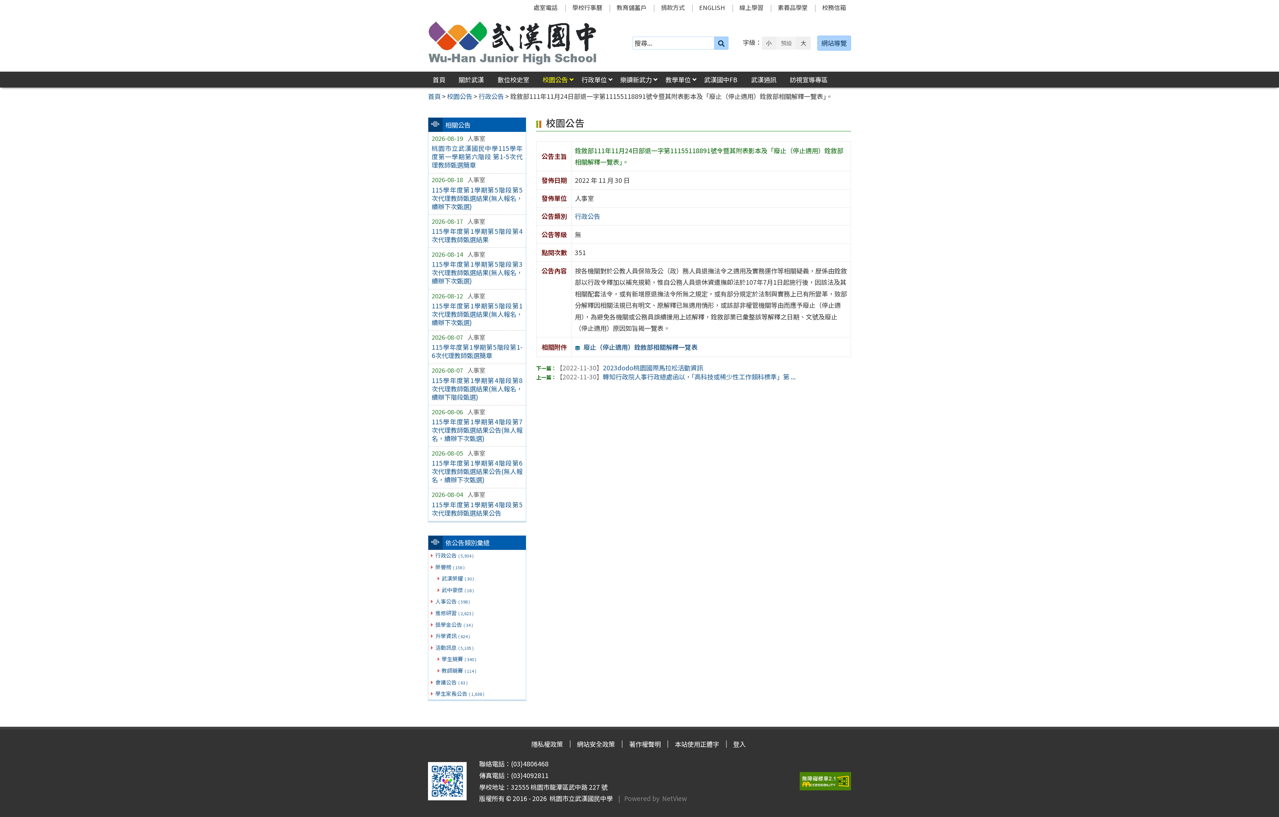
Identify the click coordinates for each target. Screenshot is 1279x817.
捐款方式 (673, 7)
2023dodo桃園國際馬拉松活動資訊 (629, 367)
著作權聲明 (645, 744)
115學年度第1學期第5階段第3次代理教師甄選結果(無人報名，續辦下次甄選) (477, 272)
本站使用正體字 (697, 744)
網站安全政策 (596, 744)
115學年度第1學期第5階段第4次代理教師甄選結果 (477, 235)
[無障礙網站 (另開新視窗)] (825, 781)
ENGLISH (712, 7)
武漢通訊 (763, 79)
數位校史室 (513, 79)
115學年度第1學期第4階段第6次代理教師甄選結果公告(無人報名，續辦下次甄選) (477, 471)
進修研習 (454, 613)
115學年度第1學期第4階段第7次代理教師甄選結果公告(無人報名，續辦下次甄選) (477, 430)
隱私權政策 (547, 744)
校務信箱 (834, 7)
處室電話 (546, 7)
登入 (739, 744)
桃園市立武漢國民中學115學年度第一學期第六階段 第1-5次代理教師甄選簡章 (477, 157)
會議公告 (451, 682)
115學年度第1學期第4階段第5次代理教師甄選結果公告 (477, 509)
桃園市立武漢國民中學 (580, 798)
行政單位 (594, 79)
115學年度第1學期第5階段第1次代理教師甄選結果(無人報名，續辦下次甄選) (477, 314)
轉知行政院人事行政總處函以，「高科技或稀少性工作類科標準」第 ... (676, 376)
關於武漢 (471, 79)
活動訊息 (454, 647)
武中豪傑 (458, 590)
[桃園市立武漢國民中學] (512, 43)
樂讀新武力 (636, 79)
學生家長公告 (459, 693)
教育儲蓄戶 (631, 7)
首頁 (439, 79)
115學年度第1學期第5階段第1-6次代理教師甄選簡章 (477, 351)
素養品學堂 (793, 7)
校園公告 (555, 79)
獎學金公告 (454, 624)
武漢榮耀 (458, 578)
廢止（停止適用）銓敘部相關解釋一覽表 (640, 347)
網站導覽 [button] (834, 43)
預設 (786, 43)
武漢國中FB (720, 79)
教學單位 (678, 79)
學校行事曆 (587, 7)
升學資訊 (452, 636)
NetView (674, 798)
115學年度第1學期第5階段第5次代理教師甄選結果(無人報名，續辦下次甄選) (477, 198)
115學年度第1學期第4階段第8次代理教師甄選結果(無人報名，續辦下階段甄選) (477, 389)
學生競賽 (459, 659)
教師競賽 (459, 670)
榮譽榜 (450, 567)
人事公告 (452, 601)
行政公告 (454, 555)
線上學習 (751, 7)
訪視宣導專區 (809, 79)
